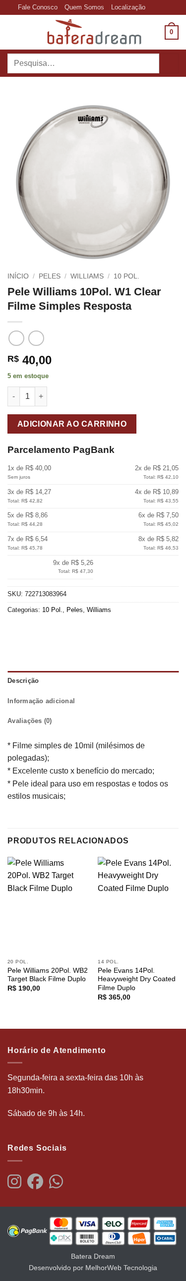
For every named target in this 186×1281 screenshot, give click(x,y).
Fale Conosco (38, 7)
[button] (13, 32)
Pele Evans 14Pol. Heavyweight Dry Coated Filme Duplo (137, 979)
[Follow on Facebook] (154, 7)
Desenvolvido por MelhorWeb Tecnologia (93, 1268)
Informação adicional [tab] (41, 701)
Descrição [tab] (23, 680)
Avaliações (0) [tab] (29, 720)
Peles (50, 276)
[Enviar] (169, 63)
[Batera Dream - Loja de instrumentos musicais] (93, 32)
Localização (128, 7)
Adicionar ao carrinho (72, 424)
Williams (87, 276)
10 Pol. (126, 276)
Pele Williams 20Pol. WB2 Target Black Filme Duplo (47, 975)
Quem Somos (84, 7)
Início (18, 276)
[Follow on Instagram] (163, 7)
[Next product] (16, 338)
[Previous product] (36, 338)
